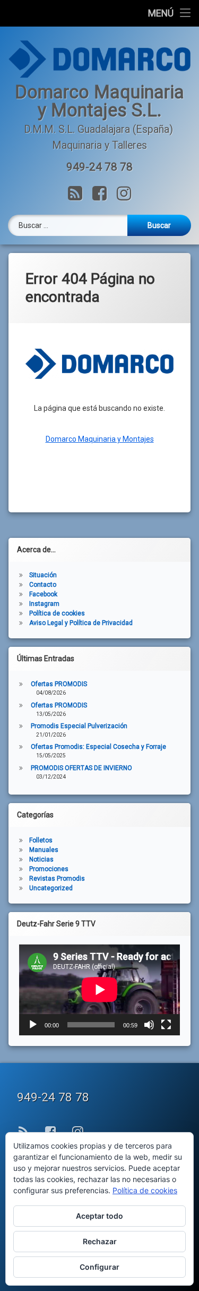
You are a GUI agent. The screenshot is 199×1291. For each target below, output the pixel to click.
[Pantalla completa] (166, 1024)
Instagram (44, 603)
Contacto (42, 584)
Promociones (48, 869)
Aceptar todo (99, 1215)
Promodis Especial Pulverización (79, 726)
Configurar (99, 1266)
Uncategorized (51, 888)
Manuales (43, 850)
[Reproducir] (33, 1024)
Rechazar (100, 1241)
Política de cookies (57, 613)
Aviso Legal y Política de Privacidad (81, 623)
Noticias (41, 859)
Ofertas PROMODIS (59, 684)
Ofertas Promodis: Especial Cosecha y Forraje (98, 746)
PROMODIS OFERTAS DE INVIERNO (81, 768)
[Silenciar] (149, 1024)
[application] (99, 989)
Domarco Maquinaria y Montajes (100, 439)
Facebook (43, 594)
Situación (43, 575)
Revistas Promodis (57, 878)
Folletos (41, 840)
